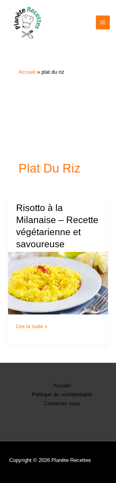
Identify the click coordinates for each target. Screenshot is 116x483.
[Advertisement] (58, 117)
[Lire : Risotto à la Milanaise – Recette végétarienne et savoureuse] (58, 283)
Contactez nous (62, 403)
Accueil (62, 386)
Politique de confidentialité (62, 394)
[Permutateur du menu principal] (103, 22)
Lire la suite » (31, 326)
